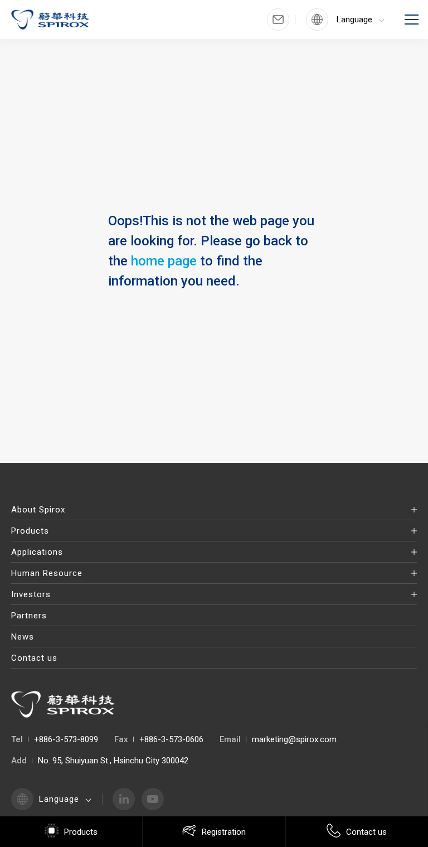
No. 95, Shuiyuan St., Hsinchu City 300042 (113, 761)
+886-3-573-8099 (66, 739)
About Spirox (38, 510)
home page (164, 261)
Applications (37, 552)
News (22, 637)
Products (30, 531)
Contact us (34, 658)
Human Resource (46, 573)
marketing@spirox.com (294, 739)
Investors (31, 594)
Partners (29, 616)
